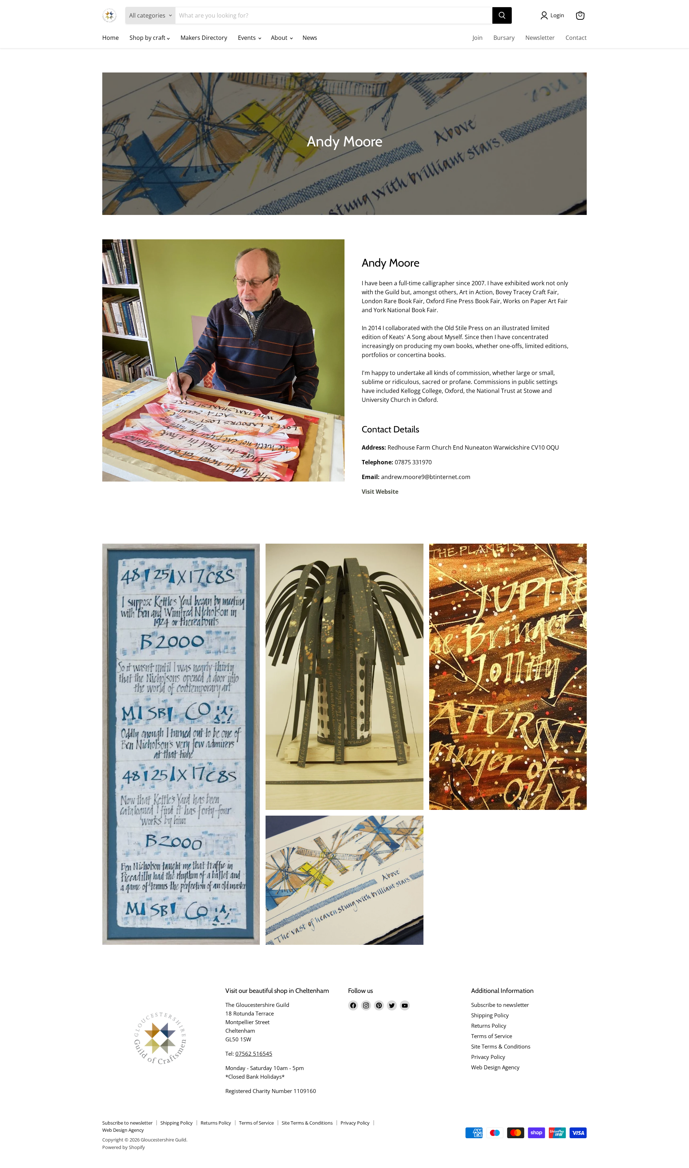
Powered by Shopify (123, 1147)
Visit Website (380, 492)
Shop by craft (148, 38)
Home (110, 38)
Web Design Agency (495, 1067)
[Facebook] (353, 1005)
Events (247, 38)
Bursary (504, 38)
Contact (576, 38)
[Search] (502, 15)
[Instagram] (366, 1005)
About (280, 38)
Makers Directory (204, 38)
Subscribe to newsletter (500, 1004)
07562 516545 (253, 1053)
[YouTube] (405, 1005)
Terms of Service (491, 1036)
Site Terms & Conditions (500, 1046)
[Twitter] (392, 1005)
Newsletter (540, 38)
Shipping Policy (490, 1015)
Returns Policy (488, 1025)
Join (478, 38)
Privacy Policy (488, 1056)
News (310, 38)
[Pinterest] (379, 1005)
